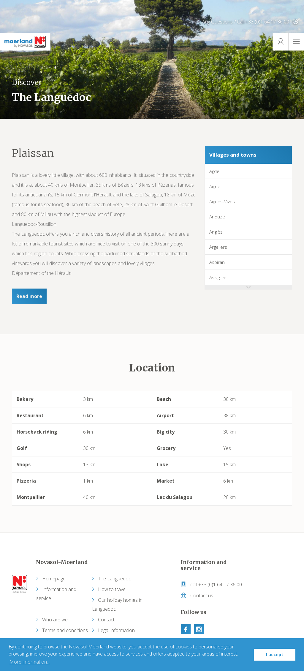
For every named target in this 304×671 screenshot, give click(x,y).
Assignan (218, 277)
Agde (214, 171)
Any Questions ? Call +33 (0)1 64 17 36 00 (246, 21)
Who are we (55, 619)
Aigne (214, 186)
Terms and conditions (65, 630)
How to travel (112, 589)
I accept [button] (274, 654)
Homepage (54, 578)
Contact (106, 619)
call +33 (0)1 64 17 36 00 (215, 584)
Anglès (216, 232)
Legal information (116, 630)
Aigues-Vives (222, 201)
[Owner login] (280, 42)
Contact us (201, 595)
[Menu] (296, 42)
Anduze (217, 217)
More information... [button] (30, 662)
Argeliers (218, 247)
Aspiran (217, 262)
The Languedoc (114, 578)
